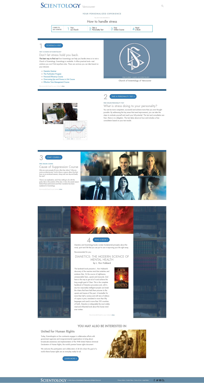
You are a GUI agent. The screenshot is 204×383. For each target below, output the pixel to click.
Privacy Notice (121, 380)
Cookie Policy (129, 380)
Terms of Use (137, 380)
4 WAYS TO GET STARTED (57, 28)
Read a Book (137, 29)
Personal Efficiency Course (53, 76)
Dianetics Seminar (50, 71)
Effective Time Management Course (56, 82)
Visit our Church (74, 29)
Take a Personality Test (97, 29)
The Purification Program (52, 74)
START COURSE (53, 157)
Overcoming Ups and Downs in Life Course (59, 79)
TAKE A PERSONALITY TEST (122, 96)
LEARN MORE (69, 358)
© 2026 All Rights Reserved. (84, 380)
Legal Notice (145, 380)
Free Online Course (119, 29)
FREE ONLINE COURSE (46, 164)
